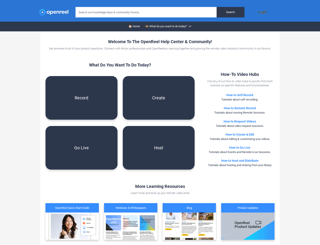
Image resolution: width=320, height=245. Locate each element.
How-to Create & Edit (240, 134)
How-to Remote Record (240, 108)
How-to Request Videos (240, 121)
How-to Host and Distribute (240, 160)
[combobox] (160, 12)
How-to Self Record (239, 95)
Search (230, 12)
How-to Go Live (239, 147)
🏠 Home (134, 26)
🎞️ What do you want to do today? (166, 26)
